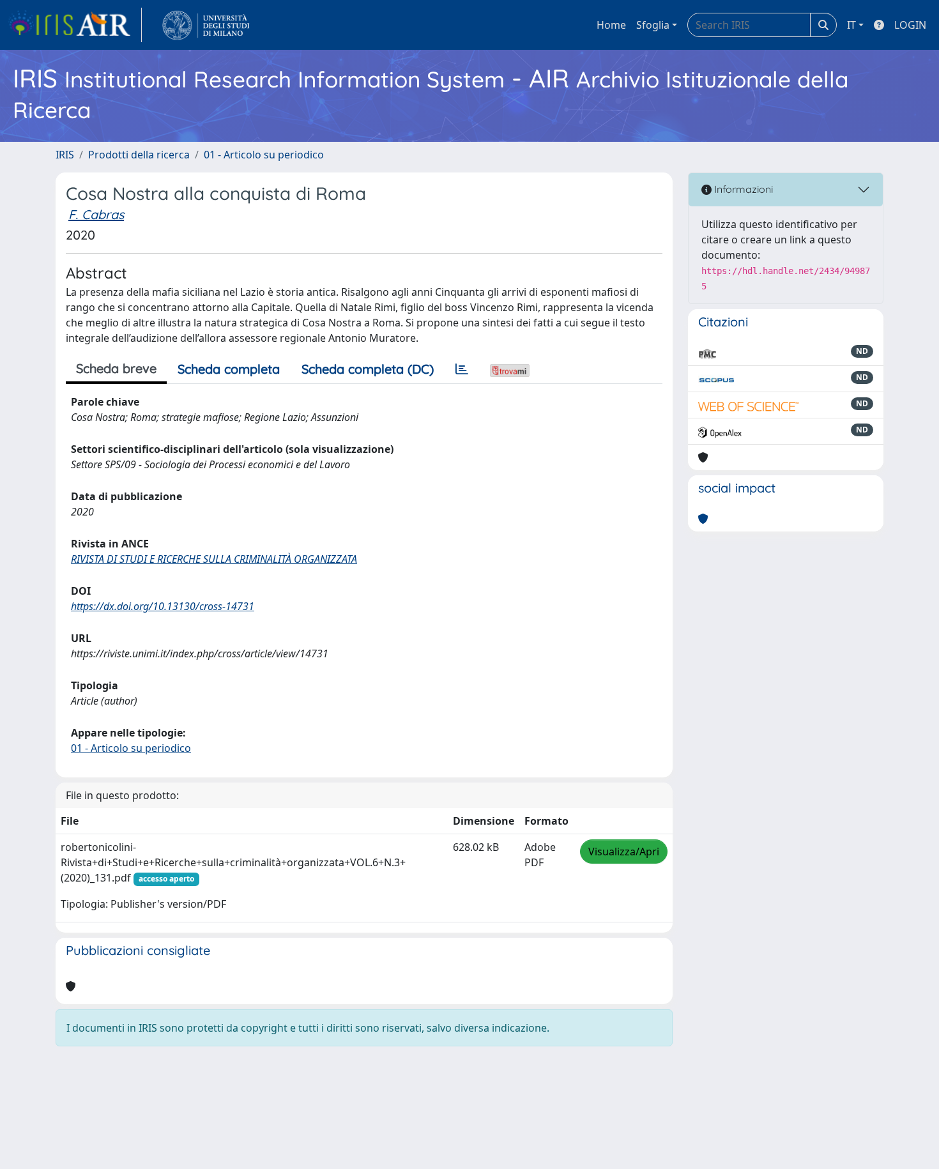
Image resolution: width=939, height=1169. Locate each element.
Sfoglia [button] (652, 25)
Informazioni (742, 189)
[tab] (462, 369)
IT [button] (851, 25)
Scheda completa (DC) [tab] (368, 369)
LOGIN (910, 25)
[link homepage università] (206, 25)
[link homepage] (75, 25)
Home (611, 25)
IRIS (65, 155)
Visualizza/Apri (623, 851)
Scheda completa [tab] (229, 369)
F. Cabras (96, 214)
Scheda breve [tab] (116, 368)
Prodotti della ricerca (139, 155)
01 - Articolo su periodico (264, 155)
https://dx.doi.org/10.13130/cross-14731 (162, 606)
